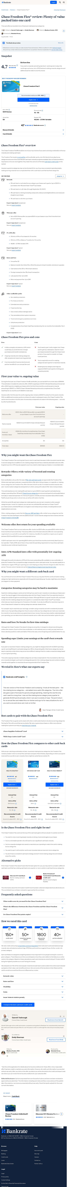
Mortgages (4, 1150)
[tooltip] (17, 65)
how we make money (56, 49)
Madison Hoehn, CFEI (51, 30)
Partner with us (38, 1163)
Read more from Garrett (55, 1020)
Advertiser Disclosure (59, 10)
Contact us (37, 1160)
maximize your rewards (29, 725)
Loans (2, 1160)
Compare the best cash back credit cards (17, 1005)
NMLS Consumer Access (26, 1136)
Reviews (12, 10)
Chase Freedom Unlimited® (9, 518)
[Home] (7, 2)
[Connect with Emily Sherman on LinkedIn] (63, 1036)
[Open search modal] (60, 2)
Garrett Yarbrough (17, 30)
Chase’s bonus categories (30, 493)
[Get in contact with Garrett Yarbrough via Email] (63, 1016)
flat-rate (28, 480)
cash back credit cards (51, 161)
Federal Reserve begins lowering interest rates (42, 567)
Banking (3, 1154)
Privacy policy (5, 1176)
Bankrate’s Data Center (7, 1163)
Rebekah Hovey (16, 33)
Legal (2, 1173)
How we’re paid (38, 1150)
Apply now (32, 100)
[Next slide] (61, 1114)
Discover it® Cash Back (32, 513)
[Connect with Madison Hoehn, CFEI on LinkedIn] (7, 1056)
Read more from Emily (56, 1039)
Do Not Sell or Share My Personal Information (13, 1183)
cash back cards (36, 480)
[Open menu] (63, 2)
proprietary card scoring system (28, 946)
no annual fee (21, 157)
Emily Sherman (29, 30)
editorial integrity (57, 47)
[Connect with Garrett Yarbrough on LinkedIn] (60, 1016)
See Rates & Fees (33, 105)
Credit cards (4, 1157)
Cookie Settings (5, 1180)
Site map (36, 1154)
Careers (36, 1157)
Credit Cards (4, 10)
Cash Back (15, 1096)
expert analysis (16, 205)
